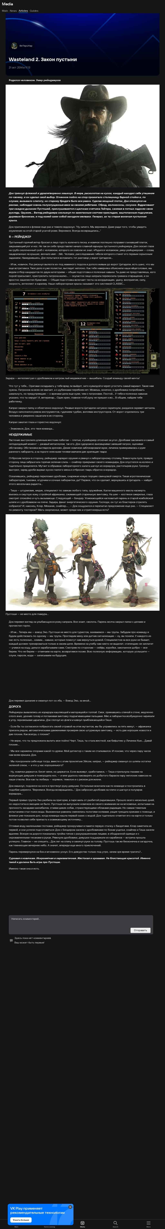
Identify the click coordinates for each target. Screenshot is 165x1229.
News (13, 10)
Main (5, 10)
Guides (34, 10)
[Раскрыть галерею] (83, 136)
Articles (23, 10)
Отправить (140, 930)
